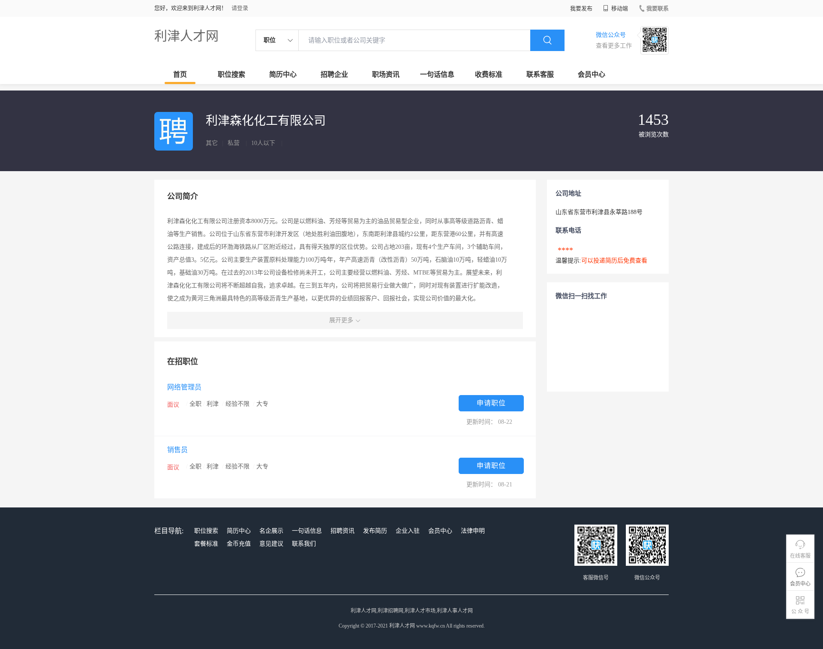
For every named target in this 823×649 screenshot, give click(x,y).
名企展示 (271, 531)
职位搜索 (231, 74)
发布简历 (375, 531)
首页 (180, 74)
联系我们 (304, 543)
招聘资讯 (342, 531)
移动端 (619, 8)
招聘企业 (334, 74)
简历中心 (283, 74)
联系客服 (540, 74)
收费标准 (488, 74)
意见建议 (271, 543)
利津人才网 (186, 36)
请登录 (239, 8)
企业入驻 (408, 531)
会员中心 (591, 74)
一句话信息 (437, 74)
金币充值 (239, 543)
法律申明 (473, 531)
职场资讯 (385, 74)
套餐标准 (206, 543)
